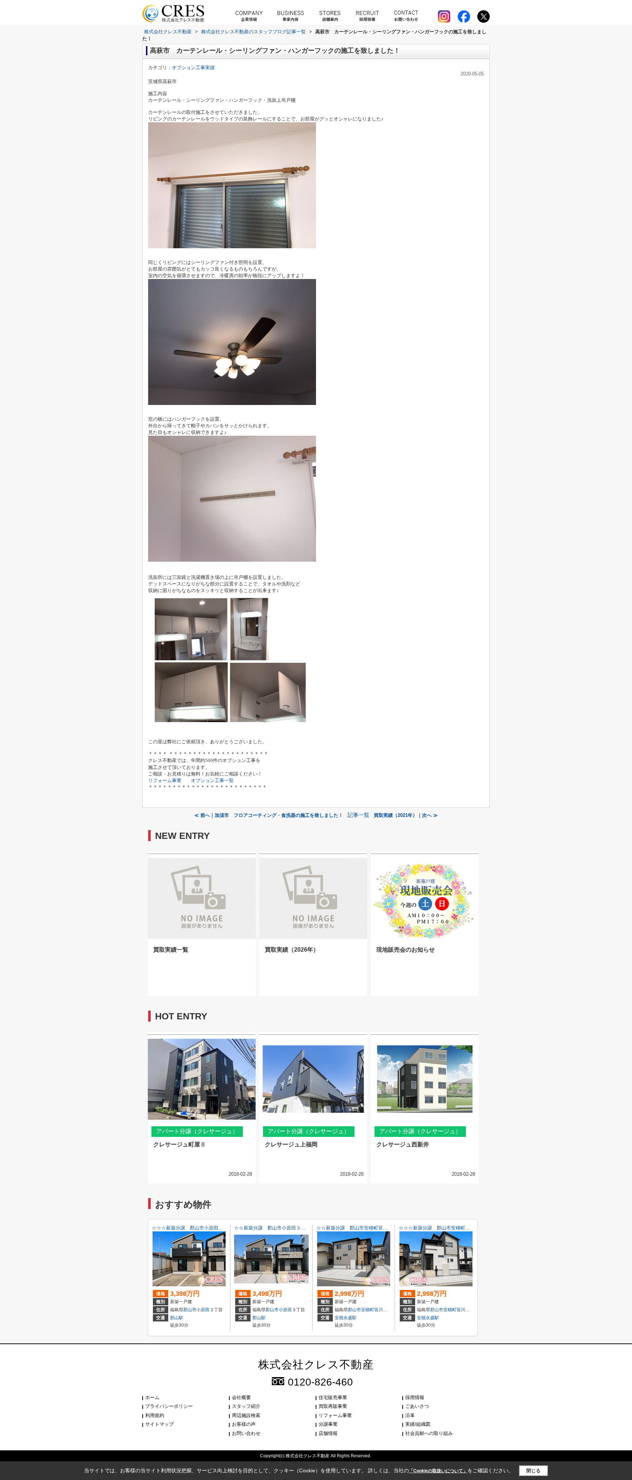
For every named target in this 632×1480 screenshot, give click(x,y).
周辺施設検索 (246, 1415)
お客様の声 (244, 1424)
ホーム (152, 1397)
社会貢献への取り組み (429, 1433)
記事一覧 (358, 815)
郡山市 (189, 1309)
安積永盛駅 (346, 1317)
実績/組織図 (417, 1424)
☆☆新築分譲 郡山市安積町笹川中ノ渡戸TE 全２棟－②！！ (383, 1228)
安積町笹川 (372, 1309)
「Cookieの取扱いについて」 (438, 1470)
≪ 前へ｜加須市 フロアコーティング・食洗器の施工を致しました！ (268, 815)
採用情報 (414, 1397)
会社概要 (241, 1397)
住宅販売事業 (333, 1397)
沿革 (410, 1415)
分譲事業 (328, 1424)
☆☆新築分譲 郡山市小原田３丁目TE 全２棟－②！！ (294, 1228)
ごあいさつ (417, 1406)
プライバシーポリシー (169, 1406)
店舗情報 (328, 1433)
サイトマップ (159, 1424)
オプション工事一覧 (212, 780)
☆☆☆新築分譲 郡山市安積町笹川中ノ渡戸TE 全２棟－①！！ (468, 1228)
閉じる (533, 1470)
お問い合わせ (246, 1433)
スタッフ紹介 (246, 1406)
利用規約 (154, 1415)
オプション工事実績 (193, 67)
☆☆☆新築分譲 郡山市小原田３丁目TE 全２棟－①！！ (214, 1228)
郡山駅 (176, 1317)
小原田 (203, 1309)
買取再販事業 (333, 1406)
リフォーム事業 (164, 780)
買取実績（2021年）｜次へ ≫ (406, 815)
